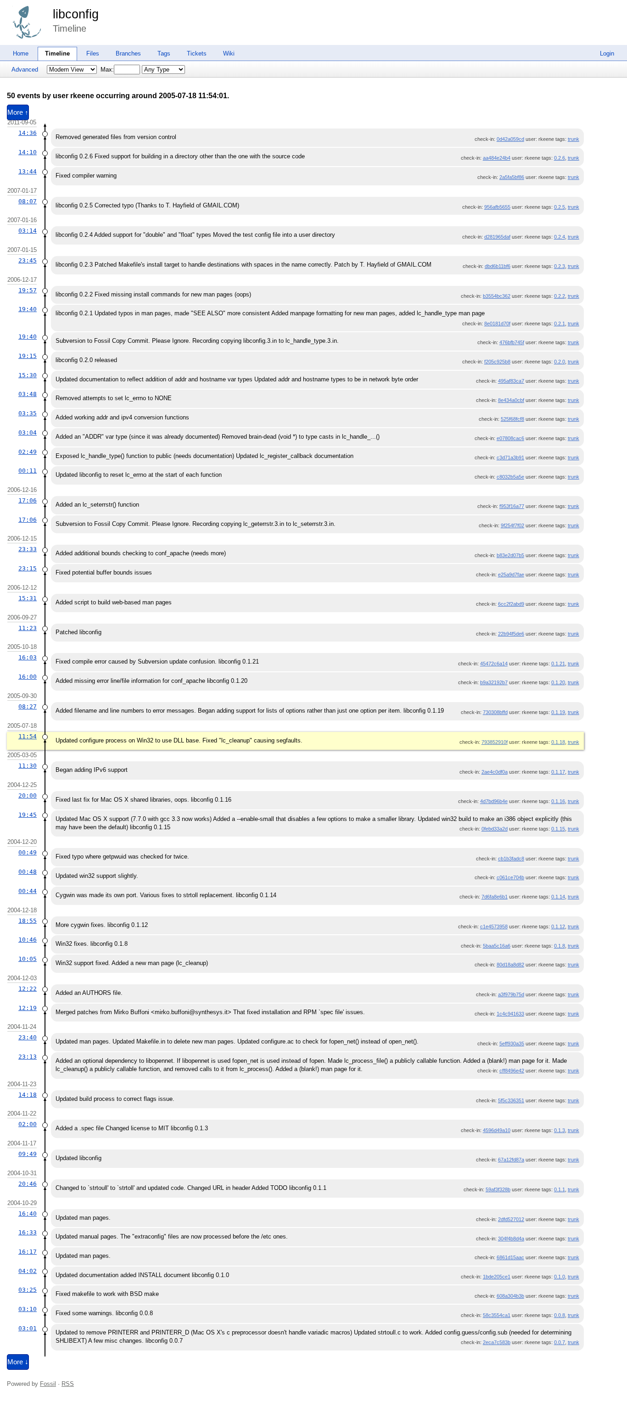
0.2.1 (559, 323)
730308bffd (495, 712)
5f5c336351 (511, 1100)
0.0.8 (559, 1315)
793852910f (494, 742)
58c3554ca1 (496, 1315)
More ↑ (17, 112)
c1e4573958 (494, 926)
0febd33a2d (494, 829)
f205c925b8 (497, 361)
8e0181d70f (497, 323)
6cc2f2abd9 (511, 604)
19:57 (27, 290)
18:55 (27, 920)
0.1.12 (558, 926)
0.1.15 (558, 829)
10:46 (27, 939)
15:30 (27, 375)
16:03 (27, 657)
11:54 (27, 736)
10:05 (27, 958)
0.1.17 (558, 772)
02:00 (27, 1124)
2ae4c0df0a (494, 772)
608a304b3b (510, 1296)
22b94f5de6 (511, 633)
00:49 (27, 852)
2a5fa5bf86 (511, 177)
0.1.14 (558, 896)
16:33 (27, 1232)
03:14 (27, 230)
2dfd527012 (511, 1219)
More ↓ (17, 1362)
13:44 (27, 171)
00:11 (27, 470)
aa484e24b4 (496, 158)
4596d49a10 (496, 1130)
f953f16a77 (511, 506)
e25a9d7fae (511, 574)
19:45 (27, 814)
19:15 (27, 355)
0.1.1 (559, 1189)
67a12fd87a (511, 1159)
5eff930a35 (511, 1043)
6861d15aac (510, 1257)
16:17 (27, 1251)
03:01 (27, 1328)
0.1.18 (558, 742)
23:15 (27, 568)
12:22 (27, 988)
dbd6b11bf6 (497, 266)
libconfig (76, 14)
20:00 (27, 795)
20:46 (27, 1183)
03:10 (27, 1309)
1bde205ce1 (496, 1276)
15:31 (27, 598)
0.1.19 (558, 712)
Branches (128, 53)
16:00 (27, 676)
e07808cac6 (510, 438)
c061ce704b (510, 877)
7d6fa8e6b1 (494, 896)
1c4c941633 (510, 1013)
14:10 (27, 152)
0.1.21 (558, 663)
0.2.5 (559, 207)
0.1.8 (559, 946)
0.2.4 (559, 237)
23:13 (27, 1056)
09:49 (27, 1153)
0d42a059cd (510, 139)
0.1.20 (558, 682)
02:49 (27, 451)
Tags (163, 53)
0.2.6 (559, 158)
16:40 (27, 1213)
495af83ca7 (511, 381)
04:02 (27, 1270)
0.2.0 (559, 361)
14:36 (27, 132)
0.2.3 (559, 266)
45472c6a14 (494, 663)
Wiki (229, 53)
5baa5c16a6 (496, 946)
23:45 (27, 260)
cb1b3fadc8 (511, 858)
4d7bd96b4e (494, 801)
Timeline (57, 53)
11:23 (27, 628)
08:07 (27, 201)
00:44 (27, 890)
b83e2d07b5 (510, 555)
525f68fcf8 (512, 419)
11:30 (27, 765)
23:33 (27, 549)
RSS (68, 1383)
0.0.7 (559, 1342)
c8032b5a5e (510, 477)
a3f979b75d (511, 994)
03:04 (27, 432)
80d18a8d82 (510, 964)
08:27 (27, 706)
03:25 (27, 1289)
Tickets (197, 53)
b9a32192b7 (494, 682)
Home (20, 53)
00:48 (27, 871)
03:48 (27, 394)
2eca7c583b (496, 1342)
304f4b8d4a (511, 1238)
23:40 (27, 1037)
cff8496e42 (511, 1070)
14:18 (27, 1094)
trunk (573, 139)
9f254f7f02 (512, 525)
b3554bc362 (496, 296)
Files (92, 53)
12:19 (27, 1008)
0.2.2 (559, 296)
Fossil (48, 1383)
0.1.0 (559, 1276)
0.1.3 (559, 1130)
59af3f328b (498, 1189)
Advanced (24, 69)
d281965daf (497, 237)
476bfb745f (511, 342)
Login (607, 53)
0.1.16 (558, 801)
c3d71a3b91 (510, 457)
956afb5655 (497, 207)
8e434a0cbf (511, 400)
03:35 (27, 413)
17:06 (27, 500)
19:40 (27, 309)
